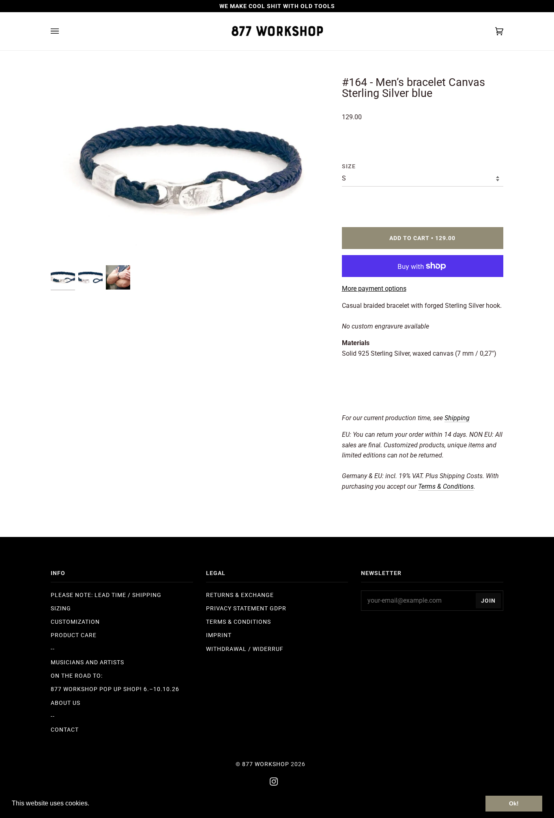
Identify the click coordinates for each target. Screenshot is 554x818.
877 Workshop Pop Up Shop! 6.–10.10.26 (115, 689)
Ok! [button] (514, 803)
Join (488, 600)
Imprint (219, 635)
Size (349, 166)
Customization (75, 621)
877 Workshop (265, 764)
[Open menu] (63, 31)
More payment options (374, 288)
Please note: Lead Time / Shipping (106, 595)
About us (65, 703)
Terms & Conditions (238, 621)
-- (53, 649)
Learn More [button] (108, 803)
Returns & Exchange (240, 595)
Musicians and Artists (87, 662)
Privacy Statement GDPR (246, 608)
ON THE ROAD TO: (77, 675)
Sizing (61, 608)
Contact (65, 729)
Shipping (457, 418)
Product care (74, 635)
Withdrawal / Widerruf (244, 649)
